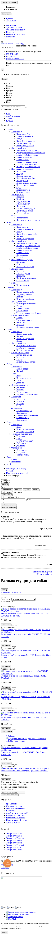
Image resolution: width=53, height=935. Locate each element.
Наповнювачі (22, 255)
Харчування (16, 132)
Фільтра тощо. (22, 455)
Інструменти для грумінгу (27, 150)
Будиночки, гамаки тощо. (27, 327)
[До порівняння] (16, 625)
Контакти (10, 32)
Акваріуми (16, 397)
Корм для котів (22, 227)
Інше (13, 283)
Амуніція (20, 262)
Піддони (20, 404)
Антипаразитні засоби (26, 304)
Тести (18, 380)
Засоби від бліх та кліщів (27, 155)
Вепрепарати (22, 218)
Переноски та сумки (25, 185)
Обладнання (16, 408)
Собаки (9, 129)
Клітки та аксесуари (20, 315)
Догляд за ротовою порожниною (30, 153)
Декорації (20, 387)
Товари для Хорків (14, 847)
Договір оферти (13, 822)
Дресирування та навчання (28, 220)
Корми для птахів (24, 334)
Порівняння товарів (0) (11, 592)
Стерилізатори (22, 418)
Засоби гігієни (22, 160)
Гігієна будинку (23, 204)
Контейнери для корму (26, 141)
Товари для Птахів (14, 840)
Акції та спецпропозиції (16, 813)
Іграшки (20, 197)
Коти (8, 222)
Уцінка (9, 118)
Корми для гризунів (25, 292)
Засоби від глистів (24, 157)
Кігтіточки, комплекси (26, 278)
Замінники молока (24, 136)
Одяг (18, 187)
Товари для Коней (14, 850)
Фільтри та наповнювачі (27, 415)
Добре (4, 933)
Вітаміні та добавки (25, 146)
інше (13, 215)
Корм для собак (23, 134)
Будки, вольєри (23, 201)
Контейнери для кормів (26, 234)
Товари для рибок (14, 843)
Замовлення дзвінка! (23, 52)
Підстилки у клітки (24, 350)
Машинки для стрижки (26, 162)
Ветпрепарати (22, 285)
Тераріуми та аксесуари (21, 434)
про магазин (11, 25)
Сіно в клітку (22, 311)
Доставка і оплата (14, 27)
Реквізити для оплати (15, 34)
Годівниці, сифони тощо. (27, 394)
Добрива (20, 383)
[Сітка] (2, 597)
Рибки (9, 364)
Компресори (21, 413)
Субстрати (21, 443)
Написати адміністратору (17, 820)
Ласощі (19, 236)
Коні (8, 464)
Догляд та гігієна (18, 148)
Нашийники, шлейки (25, 178)
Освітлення (21, 420)
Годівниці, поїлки (24, 294)
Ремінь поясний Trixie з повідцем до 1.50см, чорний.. (24, 771)
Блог (8, 114)
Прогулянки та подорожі (22, 169)
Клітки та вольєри (24, 355)
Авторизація (11, 9)
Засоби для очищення (25, 348)
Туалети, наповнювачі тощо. (28, 313)
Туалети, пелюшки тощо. (27, 164)
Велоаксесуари (23, 192)
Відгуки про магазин (15, 815)
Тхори (9, 457)
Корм (18, 427)
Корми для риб (22, 369)
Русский (10, 18)
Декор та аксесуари (19, 385)
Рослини (20, 390)
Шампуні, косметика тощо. (28, 167)
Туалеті (19, 257)
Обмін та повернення (15, 30)
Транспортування (24, 320)
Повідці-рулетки (23, 176)
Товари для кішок (14, 836)
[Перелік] (5, 597)
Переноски (16, 462)
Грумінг (19, 306)
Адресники (21, 171)
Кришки (20, 401)
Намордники (22, 180)
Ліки (18, 376)
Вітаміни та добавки (25, 239)
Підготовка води (23, 378)
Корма (14, 459)
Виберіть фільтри (9, 505)
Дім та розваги (17, 194)
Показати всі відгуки (42, 572)
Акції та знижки (13, 116)
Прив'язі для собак (24, 211)
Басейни (20, 199)
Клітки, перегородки (25, 208)
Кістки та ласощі (23, 143)
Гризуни (10, 287)
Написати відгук (44, 574)
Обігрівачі (20, 452)
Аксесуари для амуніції (26, 183)
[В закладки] (13, 625)
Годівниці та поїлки (25, 431)
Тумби (19, 406)
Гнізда (19, 359)
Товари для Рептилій (15, 845)
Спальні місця (22, 213)
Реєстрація (10, 7)
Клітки (19, 318)
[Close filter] (8, 480)
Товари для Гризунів (15, 838)
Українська (11, 21)
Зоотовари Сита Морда (16, 468)
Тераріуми (20, 436)
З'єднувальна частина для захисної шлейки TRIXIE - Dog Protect (26, 738)
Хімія (13, 373)
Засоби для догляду (24, 441)
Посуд (19, 139)
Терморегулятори (24, 411)
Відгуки (9, 121)
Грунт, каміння (22, 392)
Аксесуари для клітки (26, 362)
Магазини (10, 37)
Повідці (19, 173)
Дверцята (20, 206)
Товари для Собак (14, 833)
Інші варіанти (7, 731)
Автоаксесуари (23, 190)
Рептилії (10, 422)
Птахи (9, 329)
